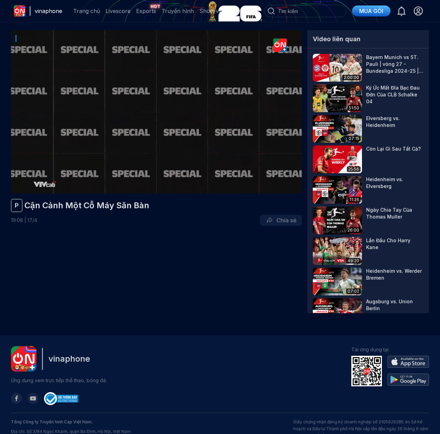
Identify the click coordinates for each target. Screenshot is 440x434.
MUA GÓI (371, 11)
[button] (418, 10)
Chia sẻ (285, 220)
